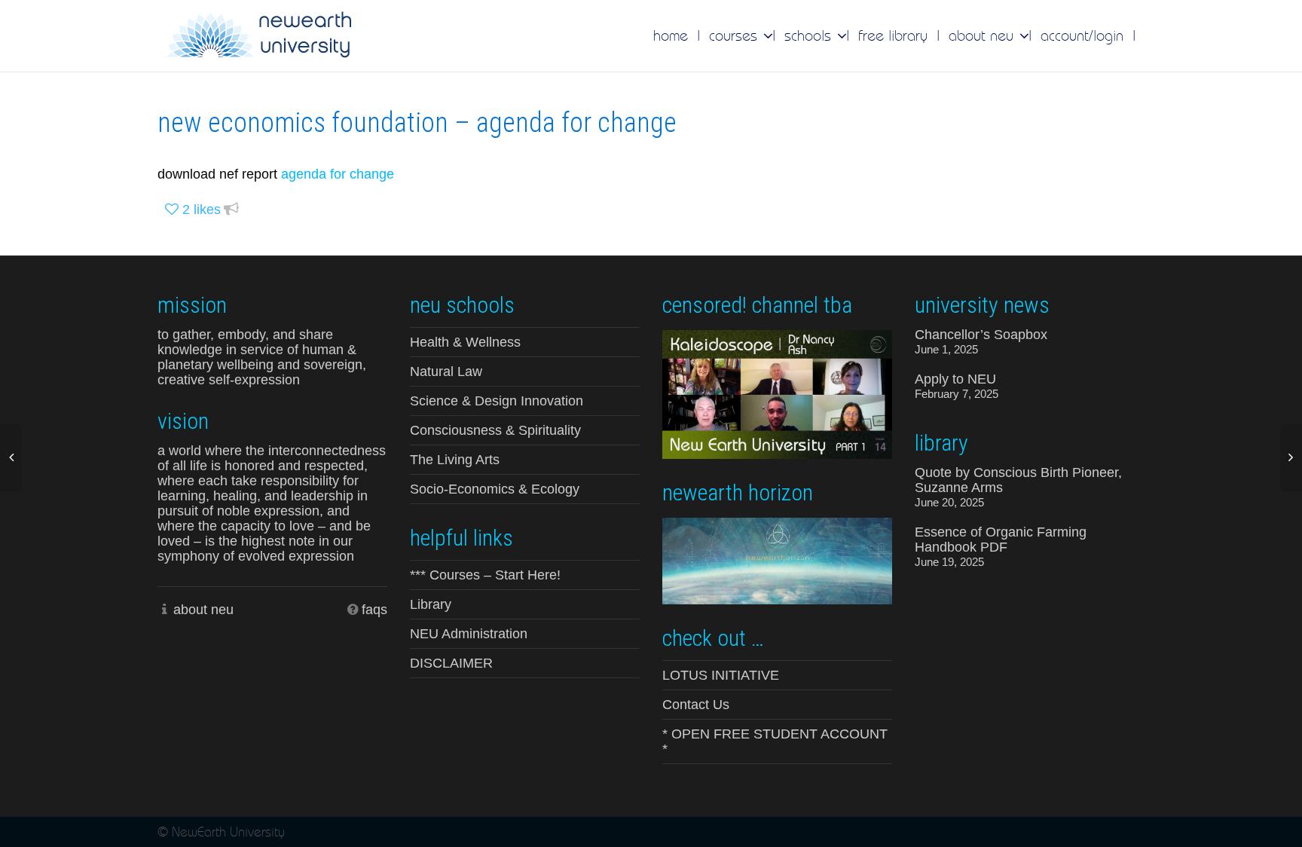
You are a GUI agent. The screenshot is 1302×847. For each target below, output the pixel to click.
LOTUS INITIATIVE (720, 675)
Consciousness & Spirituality (495, 430)
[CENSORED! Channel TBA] (777, 393)
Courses (735, 35)
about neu (203, 609)
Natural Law (446, 371)
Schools (810, 35)
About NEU (983, 35)
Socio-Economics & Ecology (494, 489)
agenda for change (335, 174)
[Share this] (231, 209)
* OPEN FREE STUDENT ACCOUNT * (775, 741)
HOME (670, 35)
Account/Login (1082, 35)
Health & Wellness (465, 342)
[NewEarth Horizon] (777, 559)
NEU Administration (468, 633)
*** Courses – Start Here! (485, 575)
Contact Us (695, 704)
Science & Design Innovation (496, 400)
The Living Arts (455, 459)
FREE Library (893, 35)
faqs (374, 609)
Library (430, 604)
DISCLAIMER (451, 663)
